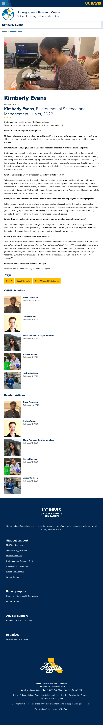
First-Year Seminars (14, 545)
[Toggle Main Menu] (4, 3)
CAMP (9, 280)
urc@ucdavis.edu (34, 689)
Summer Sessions (14, 555)
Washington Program (15, 571)
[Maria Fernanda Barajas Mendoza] (12, 342)
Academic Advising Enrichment (20, 620)
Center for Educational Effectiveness (22, 595)
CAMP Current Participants (47, 280)
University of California (69, 695)
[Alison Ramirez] (12, 361)
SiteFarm (64, 709)
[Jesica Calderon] (12, 380)
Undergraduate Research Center (38, 12)
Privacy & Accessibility (23, 695)
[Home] (8, 13)
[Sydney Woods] (12, 323)
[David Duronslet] (12, 304)
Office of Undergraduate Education (51, 683)
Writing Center (12, 576)
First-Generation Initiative (17, 639)
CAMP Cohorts (23, 280)
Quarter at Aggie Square (16, 550)
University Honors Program (18, 566)
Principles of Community (46, 695)
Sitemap (84, 695)
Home (4, 31)
